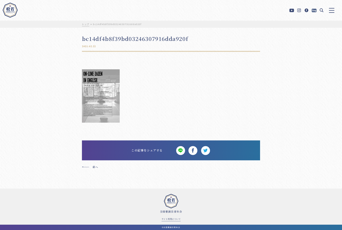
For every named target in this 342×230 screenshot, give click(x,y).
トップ (85, 24)
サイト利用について (171, 218)
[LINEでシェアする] (180, 150)
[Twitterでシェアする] (205, 150)
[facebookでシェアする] (193, 150)
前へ (95, 167)
